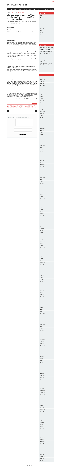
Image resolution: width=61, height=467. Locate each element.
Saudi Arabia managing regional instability (46, 47)
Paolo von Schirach (20, 12)
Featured (28, 106)
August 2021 (42, 130)
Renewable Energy (29, 107)
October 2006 (42, 456)
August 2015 (42, 249)
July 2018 (41, 181)
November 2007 (42, 437)
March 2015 (42, 260)
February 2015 (42, 262)
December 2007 (42, 435)
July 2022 (41, 115)
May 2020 (41, 151)
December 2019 (42, 162)
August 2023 (42, 100)
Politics (39, 9)
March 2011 (42, 362)
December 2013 (42, 292)
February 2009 (42, 409)
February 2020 (42, 158)
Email (10, 129)
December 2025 (42, 79)
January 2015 (42, 264)
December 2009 (42, 394)
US (8, 9)
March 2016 (42, 234)
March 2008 (42, 428)
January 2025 (42, 87)
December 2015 (42, 241)
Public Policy (45, 9)
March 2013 (42, 311)
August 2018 (42, 179)
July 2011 (41, 354)
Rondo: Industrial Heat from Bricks (45, 66)
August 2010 (42, 377)
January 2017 (42, 215)
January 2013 (42, 315)
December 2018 (42, 175)
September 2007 (42, 441)
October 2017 (42, 196)
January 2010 (42, 392)
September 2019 (42, 164)
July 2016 (41, 226)
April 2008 (41, 426)
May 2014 (41, 281)
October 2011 (42, 347)
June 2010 (42, 381)
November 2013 (42, 294)
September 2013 (42, 298)
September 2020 (42, 145)
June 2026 (42, 77)
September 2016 (42, 224)
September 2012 (42, 324)
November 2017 (42, 194)
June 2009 (42, 403)
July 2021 (41, 132)
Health (34, 9)
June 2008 (42, 422)
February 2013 (42, 313)
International (13, 9)
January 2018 (42, 192)
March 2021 (42, 136)
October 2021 (42, 128)
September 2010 (42, 375)
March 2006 (42, 458)
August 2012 (42, 326)
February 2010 (42, 390)
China (28, 105)
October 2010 (42, 373)
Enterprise (8, 106)
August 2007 (42, 443)
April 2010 (41, 386)
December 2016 (42, 217)
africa (41, 15)
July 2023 (41, 102)
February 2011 (42, 364)
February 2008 (42, 430)
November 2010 (42, 371)
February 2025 (42, 85)
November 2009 (42, 396)
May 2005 (41, 460)
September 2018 (42, 177)
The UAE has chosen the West (45, 49)
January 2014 (42, 290)
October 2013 (42, 296)
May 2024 (41, 94)
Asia (20, 105)
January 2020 (42, 160)
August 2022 (42, 113)
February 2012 (42, 339)
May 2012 (41, 332)
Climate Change (32, 105)
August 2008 (42, 420)
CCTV (26, 105)
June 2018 (42, 183)
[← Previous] (8, 111)
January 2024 (42, 98)
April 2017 (41, 209)
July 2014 (41, 277)
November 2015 (42, 243)
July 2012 (41, 328)
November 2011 (42, 345)
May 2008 (41, 424)
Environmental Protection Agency (21, 106)
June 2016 (42, 228)
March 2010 (42, 388)
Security (51, 9)
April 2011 (41, 360)
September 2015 (42, 247)
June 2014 (42, 279)
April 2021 (41, 134)
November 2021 (42, 126)
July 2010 (41, 379)
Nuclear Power (17, 107)
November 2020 (42, 143)
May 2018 (41, 185)
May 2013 (41, 307)
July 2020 (41, 149)
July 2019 (41, 168)
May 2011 (41, 358)
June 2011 (42, 356)
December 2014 (42, 266)
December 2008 (42, 413)
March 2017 (42, 211)
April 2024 (41, 96)
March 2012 (42, 337)
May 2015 (41, 256)
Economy (19, 9)
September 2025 (42, 81)
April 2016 (41, 232)
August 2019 (42, 166)
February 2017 (42, 213)
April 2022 (41, 119)
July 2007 (41, 445)
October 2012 (42, 322)
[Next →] (36, 111)
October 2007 (42, 439)
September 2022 (42, 111)
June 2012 (42, 330)
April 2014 (41, 283)
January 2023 (42, 109)
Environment (13, 106)
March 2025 (42, 83)
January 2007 (42, 454)
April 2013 (41, 309)
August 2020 (42, 147)
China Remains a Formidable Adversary (46, 51)
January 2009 (42, 411)
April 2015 (41, 258)
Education (25, 9)
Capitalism (23, 105)
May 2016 (41, 230)
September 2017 (42, 198)
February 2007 (42, 452)
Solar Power (34, 107)
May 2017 (41, 207)
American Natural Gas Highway (15, 105)
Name (10, 127)
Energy (30, 9)
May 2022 (41, 117)
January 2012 (42, 341)
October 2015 (42, 245)
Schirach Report (17, 5)
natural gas (13, 107)
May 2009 (41, 405)
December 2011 (42, 343)
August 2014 (42, 275)
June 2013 (42, 305)
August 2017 (42, 200)
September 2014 (42, 273)
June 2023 (42, 104)
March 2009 (42, 407)
